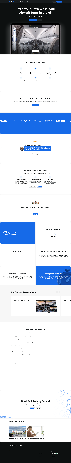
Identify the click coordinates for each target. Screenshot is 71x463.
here (55, 234)
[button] (17, 2)
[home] (11, 1)
